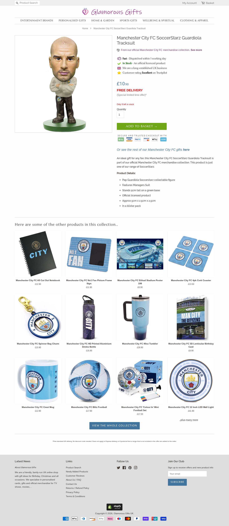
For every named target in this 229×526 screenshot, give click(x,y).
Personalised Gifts (72, 20)
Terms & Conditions (75, 496)
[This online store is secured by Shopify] (114, 509)
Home (85, 28)
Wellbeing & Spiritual (159, 20)
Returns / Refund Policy (77, 488)
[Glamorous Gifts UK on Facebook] (124, 468)
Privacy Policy (72, 492)
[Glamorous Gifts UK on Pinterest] (130, 468)
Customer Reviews (75, 476)
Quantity (121, 109)
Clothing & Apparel (194, 20)
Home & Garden (102, 20)
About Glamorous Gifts (25, 467)
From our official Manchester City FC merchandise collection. (161, 50)
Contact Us (71, 484)
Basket (210, 3)
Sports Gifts (128, 20)
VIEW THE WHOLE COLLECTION (114, 425)
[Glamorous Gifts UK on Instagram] (135, 468)
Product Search (73, 467)
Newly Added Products (77, 471)
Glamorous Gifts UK (123, 513)
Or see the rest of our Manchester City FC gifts (153, 149)
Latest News (22, 461)
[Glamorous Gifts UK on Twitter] (118, 468)
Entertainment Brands (37, 20)
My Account (189, 3)
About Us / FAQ (73, 480)
